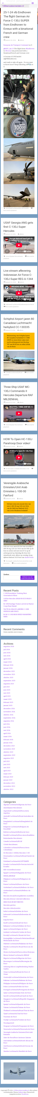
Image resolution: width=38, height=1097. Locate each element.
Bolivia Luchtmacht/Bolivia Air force (16, 832)
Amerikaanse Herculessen (14, 256)
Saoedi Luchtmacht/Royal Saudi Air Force (18, 996)
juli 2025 (7, 687)
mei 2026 (7, 656)
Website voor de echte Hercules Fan (27, 577)
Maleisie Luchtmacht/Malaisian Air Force (18, 944)
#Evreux (8, 51)
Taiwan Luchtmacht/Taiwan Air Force (17, 1007)
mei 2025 (7, 693)
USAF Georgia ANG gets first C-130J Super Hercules (18, 226)
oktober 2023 (8, 752)
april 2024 (7, 733)
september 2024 (9, 718)
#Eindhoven (30, 49)
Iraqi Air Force (8, 920)
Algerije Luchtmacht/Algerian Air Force (17, 805)
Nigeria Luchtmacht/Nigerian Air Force (17, 958)
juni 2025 (7, 690)
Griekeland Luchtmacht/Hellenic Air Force (19, 887)
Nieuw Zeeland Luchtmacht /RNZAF (16, 955)
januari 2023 (8, 780)
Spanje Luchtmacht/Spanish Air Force (17, 1004)
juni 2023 (7, 764)
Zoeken (6, 574)
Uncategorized (9, 1023)
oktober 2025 (8, 677)
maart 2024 (8, 736)
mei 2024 (7, 730)
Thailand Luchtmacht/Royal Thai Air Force (19, 1010)
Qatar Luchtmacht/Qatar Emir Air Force (17, 993)
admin (22, 40)
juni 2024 (7, 727)
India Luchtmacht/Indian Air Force (16, 911)
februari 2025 (8, 702)
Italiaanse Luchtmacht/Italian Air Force (17, 926)
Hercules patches (10, 905)
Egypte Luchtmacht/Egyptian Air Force (17, 873)
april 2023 (7, 771)
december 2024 (9, 708)
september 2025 (9, 680)
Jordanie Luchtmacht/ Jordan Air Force (17, 932)
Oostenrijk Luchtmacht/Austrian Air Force (18, 977)
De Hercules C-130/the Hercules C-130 (17, 468)
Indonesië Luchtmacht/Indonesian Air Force (20, 304)
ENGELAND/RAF (9, 876)
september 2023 (9, 755)
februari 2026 (8, 665)
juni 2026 (7, 653)
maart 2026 (8, 662)
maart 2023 (7, 774)
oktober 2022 (8, 789)
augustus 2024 (9, 721)
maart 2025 (8, 699)
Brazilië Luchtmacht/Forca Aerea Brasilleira (19, 835)
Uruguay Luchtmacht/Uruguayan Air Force (19, 1026)
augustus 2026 (9, 646)
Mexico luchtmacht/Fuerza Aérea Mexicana (19, 952)
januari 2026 (8, 668)
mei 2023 (7, 767)
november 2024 (9, 712)
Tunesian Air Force (10, 1017)
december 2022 (9, 783)
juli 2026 (7, 649)
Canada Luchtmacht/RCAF (14, 372)
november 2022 (9, 786)
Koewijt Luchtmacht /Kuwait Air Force (17, 935)
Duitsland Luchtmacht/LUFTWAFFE (17, 208)
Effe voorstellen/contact (12, 870)
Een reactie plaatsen (10, 210)
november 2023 (9, 749)
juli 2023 (7, 761)
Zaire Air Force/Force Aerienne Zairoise (17, 1037)
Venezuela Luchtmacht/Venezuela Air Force (19, 1029)
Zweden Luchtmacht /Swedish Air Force (18, 1051)
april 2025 (7, 696)
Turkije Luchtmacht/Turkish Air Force (17, 1020)
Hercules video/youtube (12, 908)
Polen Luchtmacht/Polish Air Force (16, 986)
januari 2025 (8, 705)
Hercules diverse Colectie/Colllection (17, 899)
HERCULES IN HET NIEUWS (13, 902)
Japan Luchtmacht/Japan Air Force (16, 929)
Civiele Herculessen (11, 844)
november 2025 (9, 674)
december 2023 (9, 746)
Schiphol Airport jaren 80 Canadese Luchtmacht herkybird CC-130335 (19, 323)
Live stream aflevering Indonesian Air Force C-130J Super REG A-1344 (18, 275)
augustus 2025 (9, 684)
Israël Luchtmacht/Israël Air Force (15, 923)
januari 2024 (8, 743)
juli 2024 (7, 724)
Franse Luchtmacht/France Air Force (16, 884)
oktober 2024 (8, 715)
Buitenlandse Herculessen (13, 838)
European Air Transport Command (16, 45)
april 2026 (7, 659)
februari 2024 (8, 739)
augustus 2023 (9, 758)
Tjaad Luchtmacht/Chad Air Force (15, 1014)
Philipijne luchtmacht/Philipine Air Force (18, 983)
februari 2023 (8, 777)
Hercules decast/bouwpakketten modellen (19, 896)
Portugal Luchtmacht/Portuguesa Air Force (19, 990)
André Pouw (29, 557)
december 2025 (9, 671)
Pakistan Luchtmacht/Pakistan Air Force (18, 980)
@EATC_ (6, 49)
